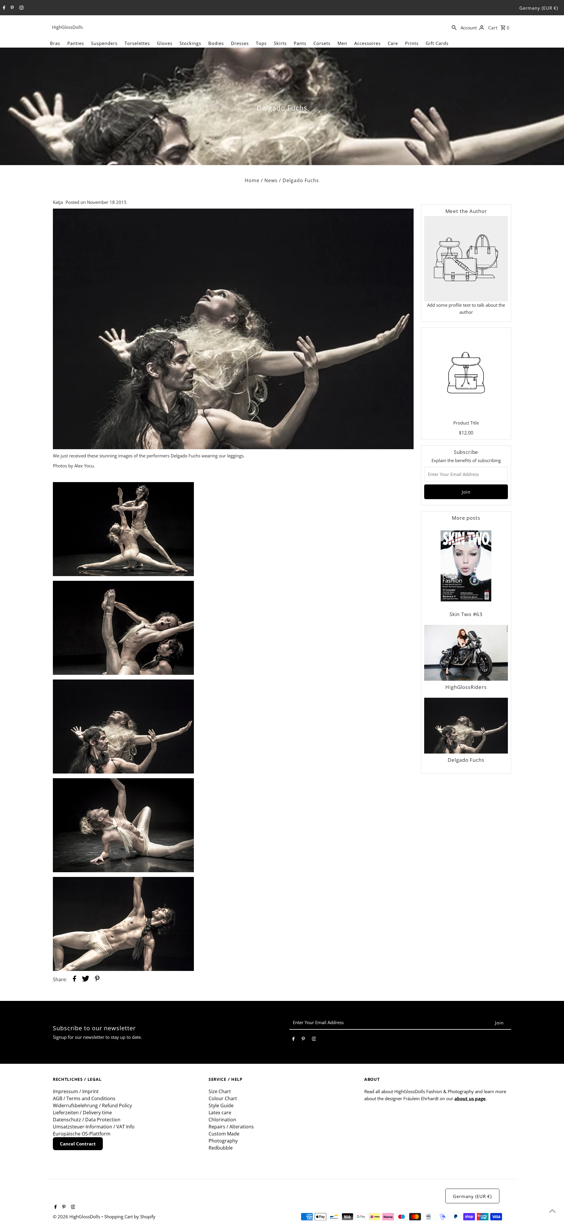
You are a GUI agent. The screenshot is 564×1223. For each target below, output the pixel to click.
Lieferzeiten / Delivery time (82, 1112)
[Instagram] (21, 8)
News (271, 180)
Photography (223, 1141)
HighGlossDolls (67, 27)
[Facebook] (3, 8)
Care (393, 43)
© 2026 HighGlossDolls (77, 1216)
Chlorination (222, 1119)
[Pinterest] (11, 8)
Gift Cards (437, 43)
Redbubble (221, 1148)
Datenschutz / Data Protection (86, 1119)
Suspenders (104, 43)
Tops (261, 43)
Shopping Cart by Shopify (129, 1216)
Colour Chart (223, 1098)
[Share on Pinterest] (97, 979)
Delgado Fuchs (466, 759)
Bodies (216, 43)
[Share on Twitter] (85, 979)
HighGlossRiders (466, 687)
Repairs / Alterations (231, 1126)
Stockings (190, 43)
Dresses (240, 43)
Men (342, 43)
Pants (300, 43)
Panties (75, 43)
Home (252, 180)
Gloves (164, 43)
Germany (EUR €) (538, 8)
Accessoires (367, 43)
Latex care (220, 1112)
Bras (55, 43)
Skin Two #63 (466, 614)
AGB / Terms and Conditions (84, 1098)
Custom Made (224, 1133)
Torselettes (137, 43)
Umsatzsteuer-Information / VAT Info (94, 1126)
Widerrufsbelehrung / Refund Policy (92, 1105)
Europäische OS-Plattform (81, 1133)
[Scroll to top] (552, 1211)
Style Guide (221, 1105)
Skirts (280, 43)
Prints (412, 43)
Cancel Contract (78, 1144)
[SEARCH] (454, 27)
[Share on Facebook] (74, 979)
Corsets (321, 43)
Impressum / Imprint (76, 1091)
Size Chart (220, 1091)
